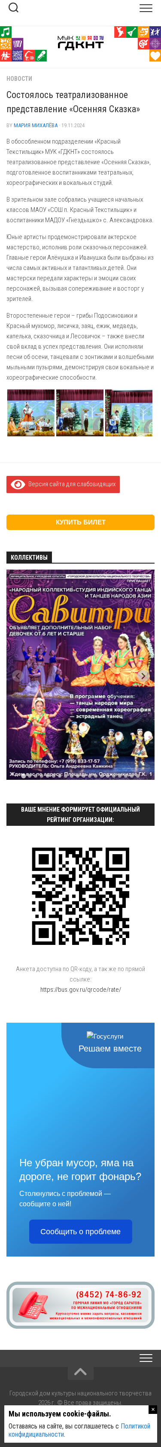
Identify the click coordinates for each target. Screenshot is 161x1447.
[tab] (23, 775)
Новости (19, 78)
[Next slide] (143, 676)
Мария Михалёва (36, 125)
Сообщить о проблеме (80, 1231)
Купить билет (81, 522)
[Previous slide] (18, 676)
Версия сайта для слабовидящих (70, 484)
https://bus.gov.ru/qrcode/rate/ (80, 989)
